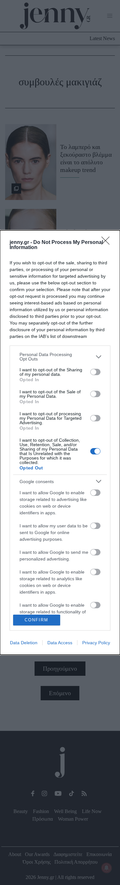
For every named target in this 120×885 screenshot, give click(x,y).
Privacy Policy (96, 642)
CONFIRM (36, 619)
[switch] (95, 372)
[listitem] (60, 356)
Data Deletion (23, 642)
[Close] (107, 243)
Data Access (59, 642)
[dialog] (60, 442)
